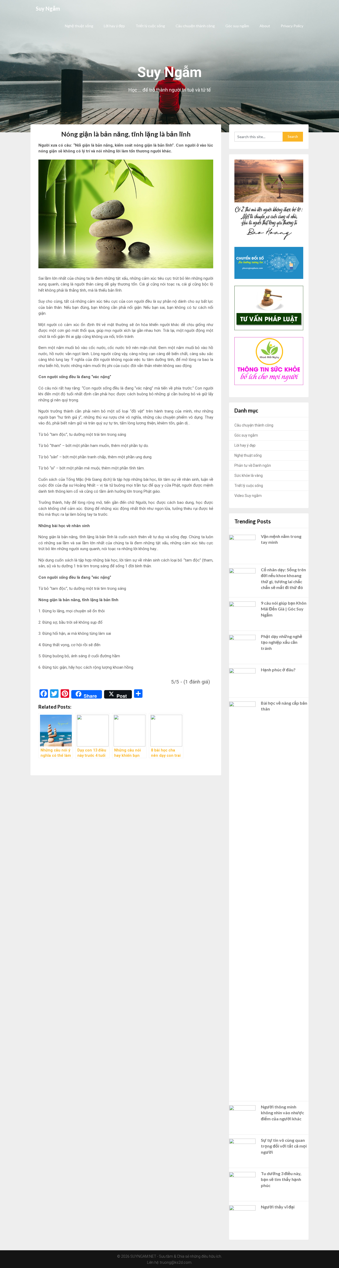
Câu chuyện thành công (195, 26)
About (265, 26)
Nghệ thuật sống (79, 26)
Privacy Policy (292, 26)
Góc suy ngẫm (237, 26)
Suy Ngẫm (48, 8)
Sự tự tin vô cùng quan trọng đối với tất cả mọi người (284, 1146)
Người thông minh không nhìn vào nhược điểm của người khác (282, 1112)
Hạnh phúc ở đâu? (278, 669)
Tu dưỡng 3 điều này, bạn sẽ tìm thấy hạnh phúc (281, 1179)
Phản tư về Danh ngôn (252, 465)
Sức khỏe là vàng (248, 475)
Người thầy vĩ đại (278, 1206)
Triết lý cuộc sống (150, 26)
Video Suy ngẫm (248, 495)
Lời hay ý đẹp (114, 26)
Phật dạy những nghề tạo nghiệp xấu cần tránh (281, 642)
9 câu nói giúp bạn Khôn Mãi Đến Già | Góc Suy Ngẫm (283, 608)
